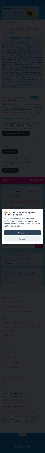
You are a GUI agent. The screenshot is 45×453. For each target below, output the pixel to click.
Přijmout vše (22, 233)
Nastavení (22, 239)
